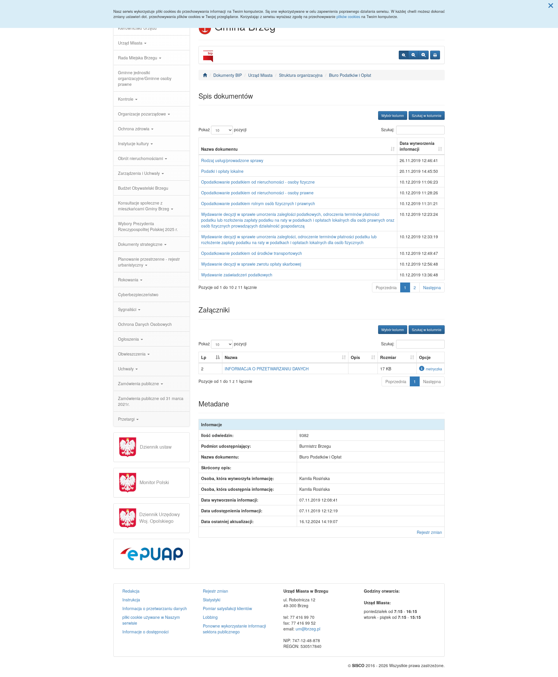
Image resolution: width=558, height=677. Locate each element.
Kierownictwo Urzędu (137, 28)
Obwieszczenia (132, 354)
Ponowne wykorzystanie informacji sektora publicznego (234, 629)
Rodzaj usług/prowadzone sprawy (232, 160)
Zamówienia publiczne (139, 383)
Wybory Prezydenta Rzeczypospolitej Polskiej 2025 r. (148, 226)
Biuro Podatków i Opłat (350, 75)
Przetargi (127, 419)
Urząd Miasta (131, 43)
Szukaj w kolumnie (426, 115)
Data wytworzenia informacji (417, 146)
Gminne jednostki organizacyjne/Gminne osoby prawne (144, 78)
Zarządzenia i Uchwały (139, 173)
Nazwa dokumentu (219, 149)
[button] (551, 5)
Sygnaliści (127, 309)
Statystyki (211, 600)
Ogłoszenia (129, 339)
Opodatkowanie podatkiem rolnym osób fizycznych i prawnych (258, 203)
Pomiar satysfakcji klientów (227, 608)
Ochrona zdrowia (134, 129)
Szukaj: (387, 129)
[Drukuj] (435, 55)
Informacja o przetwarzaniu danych (154, 608)
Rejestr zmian (429, 532)
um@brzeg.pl (308, 629)
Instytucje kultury (134, 143)
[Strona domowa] (205, 75)
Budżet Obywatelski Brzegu (143, 188)
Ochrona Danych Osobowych (145, 324)
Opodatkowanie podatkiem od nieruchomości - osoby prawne (257, 193)
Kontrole (126, 99)
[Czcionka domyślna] (404, 55)
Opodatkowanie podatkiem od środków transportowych (251, 253)
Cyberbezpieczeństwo (138, 294)
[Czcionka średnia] (413, 55)
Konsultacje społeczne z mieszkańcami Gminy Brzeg (144, 206)
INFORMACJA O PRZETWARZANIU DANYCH (267, 369)
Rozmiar (388, 357)
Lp (203, 357)
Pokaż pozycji (222, 129)
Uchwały (126, 369)
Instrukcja (131, 600)
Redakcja (131, 591)
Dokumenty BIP (227, 75)
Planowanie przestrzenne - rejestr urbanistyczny (149, 262)
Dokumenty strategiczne (141, 244)
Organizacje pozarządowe (142, 114)
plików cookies (348, 16)
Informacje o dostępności (145, 632)
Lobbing (210, 617)
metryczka (434, 369)
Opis (355, 357)
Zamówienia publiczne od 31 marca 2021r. (150, 401)
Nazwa (231, 357)
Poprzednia (386, 287)
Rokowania (129, 279)
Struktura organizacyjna (301, 75)
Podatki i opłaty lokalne (222, 171)
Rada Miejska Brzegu (138, 58)
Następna (432, 287)
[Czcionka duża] (423, 55)
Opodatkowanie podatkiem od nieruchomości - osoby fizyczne (258, 182)
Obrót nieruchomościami (141, 158)
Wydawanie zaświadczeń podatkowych (236, 275)
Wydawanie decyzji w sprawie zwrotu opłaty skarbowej (251, 264)
